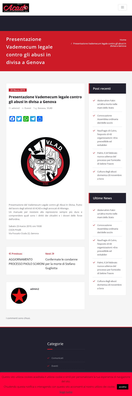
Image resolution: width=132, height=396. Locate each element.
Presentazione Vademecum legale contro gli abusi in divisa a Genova (99, 44)
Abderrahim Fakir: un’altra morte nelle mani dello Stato (107, 104)
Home (123, 39)
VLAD (49, 108)
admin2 (16, 108)
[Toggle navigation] (122, 7)
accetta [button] (122, 386)
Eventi (28, 108)
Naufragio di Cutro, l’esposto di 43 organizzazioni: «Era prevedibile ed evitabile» (107, 138)
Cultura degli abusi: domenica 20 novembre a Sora (109, 175)
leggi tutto (66, 392)
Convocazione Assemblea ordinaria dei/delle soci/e (107, 119)
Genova (42, 108)
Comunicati (57, 358)
